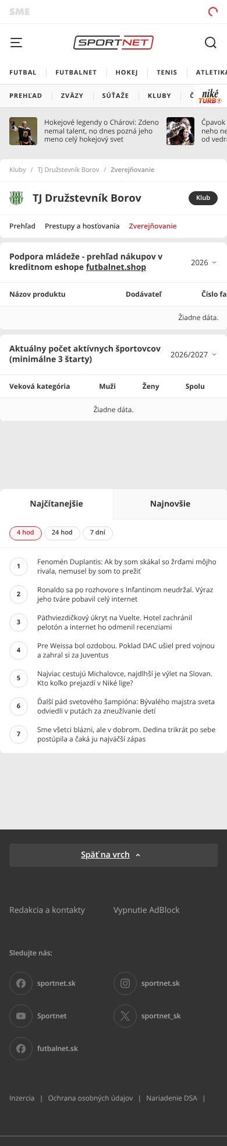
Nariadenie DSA (171, 1098)
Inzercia (21, 1098)
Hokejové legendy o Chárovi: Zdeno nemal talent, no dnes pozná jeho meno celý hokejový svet (101, 130)
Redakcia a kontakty (47, 909)
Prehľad (22, 226)
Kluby (17, 170)
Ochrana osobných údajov (90, 1098)
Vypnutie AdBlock (147, 909)
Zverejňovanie (153, 226)
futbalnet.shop (116, 267)
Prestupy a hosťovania (82, 226)
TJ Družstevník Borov (69, 170)
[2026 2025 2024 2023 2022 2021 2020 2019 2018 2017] (204, 262)
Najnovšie (170, 503)
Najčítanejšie (56, 503)
